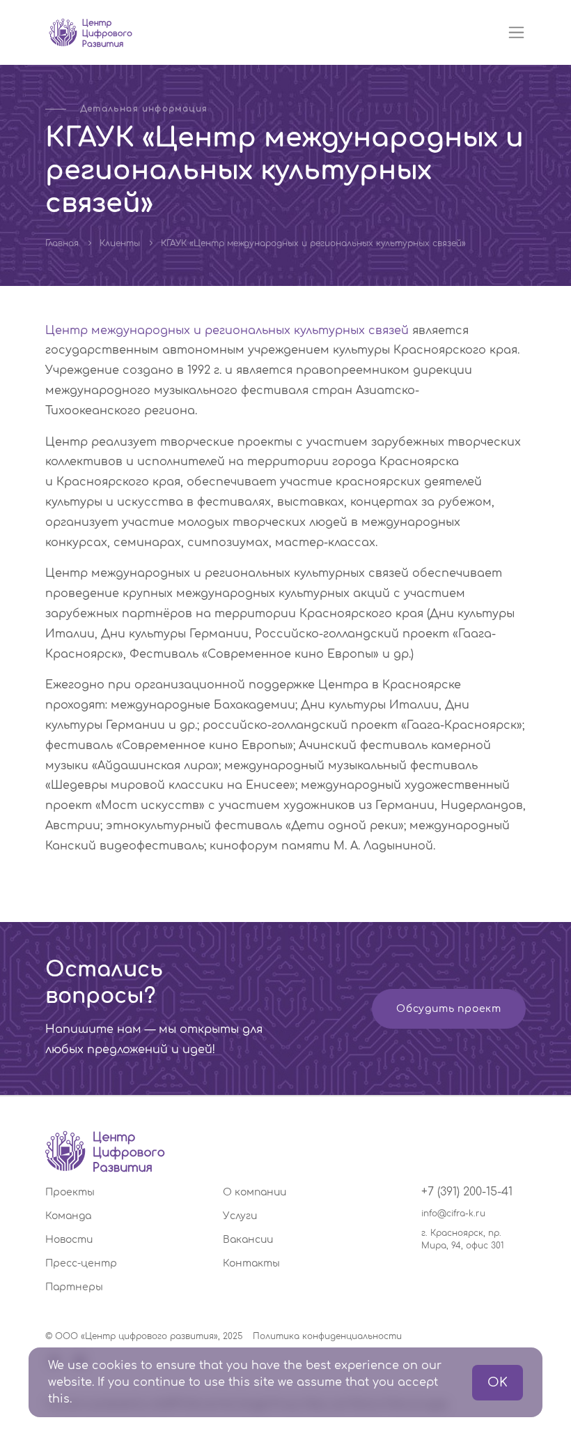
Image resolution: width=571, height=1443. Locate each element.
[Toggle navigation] (516, 32)
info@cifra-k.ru (453, 1213)
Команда (68, 1216)
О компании (254, 1192)
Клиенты (120, 243)
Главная (62, 243)
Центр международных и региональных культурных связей (227, 330)
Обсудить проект (448, 1009)
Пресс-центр (81, 1263)
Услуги (240, 1216)
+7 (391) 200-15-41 (467, 1192)
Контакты (251, 1263)
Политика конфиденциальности (327, 1336)
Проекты (70, 1192)
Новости (69, 1239)
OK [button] (497, 1382)
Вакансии (248, 1239)
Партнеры (74, 1287)
